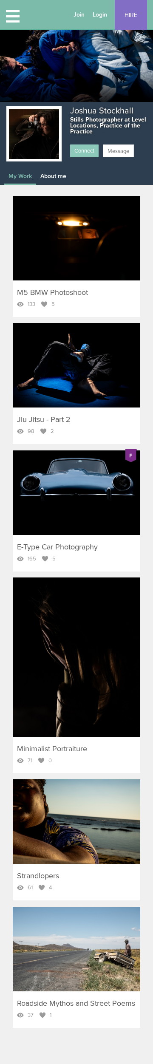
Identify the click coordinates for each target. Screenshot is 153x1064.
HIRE (131, 15)
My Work (20, 176)
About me (53, 176)
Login (100, 14)
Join (79, 14)
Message (118, 151)
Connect (84, 150)
